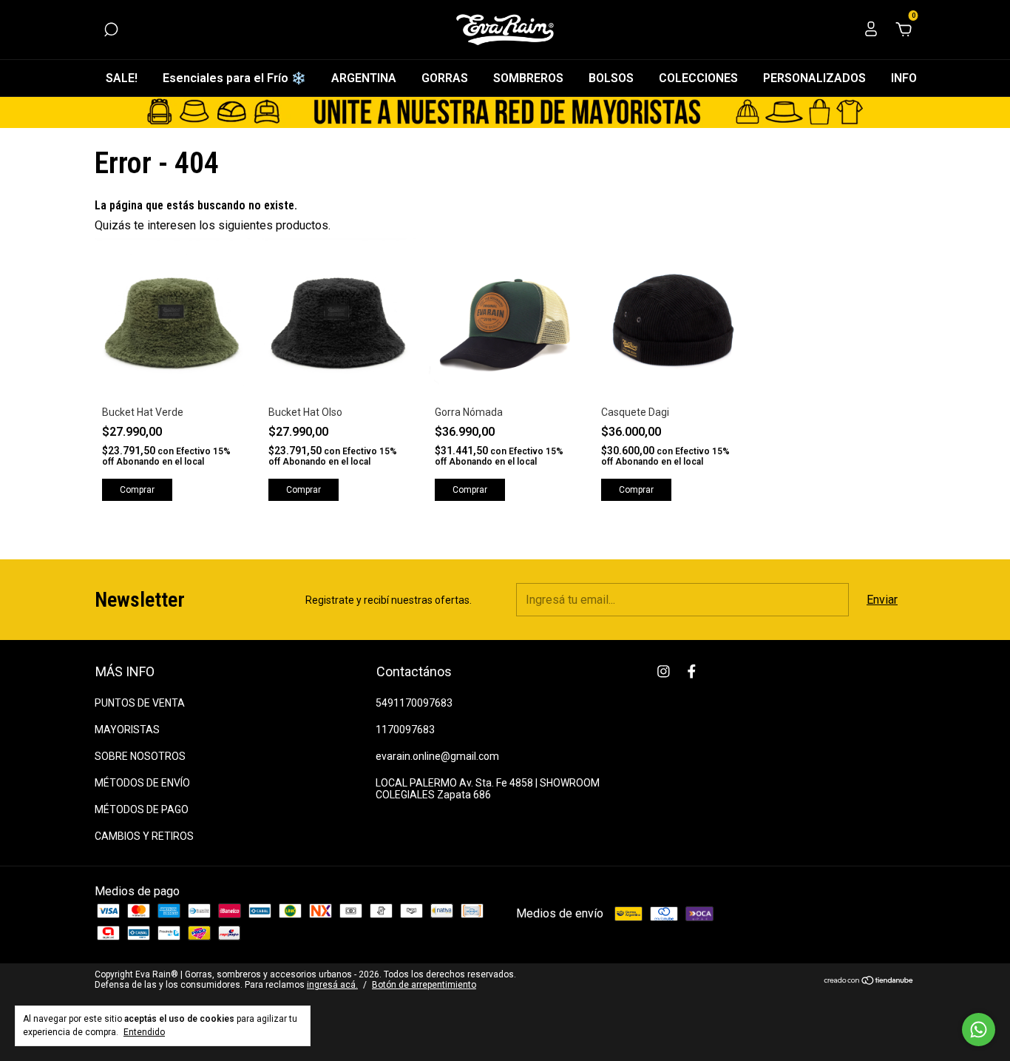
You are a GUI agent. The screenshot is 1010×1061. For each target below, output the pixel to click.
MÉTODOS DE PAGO (142, 809)
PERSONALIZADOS (814, 78)
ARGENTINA (363, 78)
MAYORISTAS (127, 729)
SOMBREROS (528, 78)
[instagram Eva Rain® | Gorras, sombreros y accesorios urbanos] (664, 671)
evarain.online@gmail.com (437, 756)
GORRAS (444, 78)
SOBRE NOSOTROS (140, 756)
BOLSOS (611, 78)
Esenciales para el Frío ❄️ (234, 78)
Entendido (144, 1032)
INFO (904, 78)
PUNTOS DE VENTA (140, 703)
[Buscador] (111, 30)
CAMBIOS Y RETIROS (144, 836)
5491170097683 (414, 703)
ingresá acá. (332, 985)
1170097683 (405, 729)
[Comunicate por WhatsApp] (978, 1029)
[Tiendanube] (869, 981)
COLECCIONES (698, 78)
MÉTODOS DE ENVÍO (142, 783)
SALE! (122, 78)
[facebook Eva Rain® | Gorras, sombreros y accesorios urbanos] (692, 671)
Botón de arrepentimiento (424, 985)
